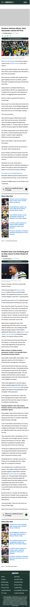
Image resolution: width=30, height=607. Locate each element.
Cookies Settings (19, 593)
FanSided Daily (18, 582)
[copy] (10, 36)
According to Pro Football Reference (11, 173)
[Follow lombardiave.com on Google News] (26, 189)
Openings (17, 576)
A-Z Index (4, 593)
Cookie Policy (18, 587)
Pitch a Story (4, 585)
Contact (3, 579)
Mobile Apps (4, 582)
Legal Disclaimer (6, 590)
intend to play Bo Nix (14, 474)
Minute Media (8, 596)
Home (2, 240)
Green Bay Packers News (11, 240)
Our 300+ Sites (18, 579)
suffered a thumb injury (13, 387)
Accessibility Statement (21, 590)
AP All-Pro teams (14, 63)
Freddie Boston (7, 33)
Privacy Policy (18, 585)
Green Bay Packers (9, 61)
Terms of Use (5, 587)
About (3, 576)
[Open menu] (2, 2)
